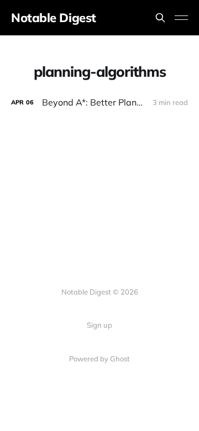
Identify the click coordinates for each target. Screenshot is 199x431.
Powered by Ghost (99, 358)
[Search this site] (160, 17)
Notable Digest (53, 18)
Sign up (99, 324)
